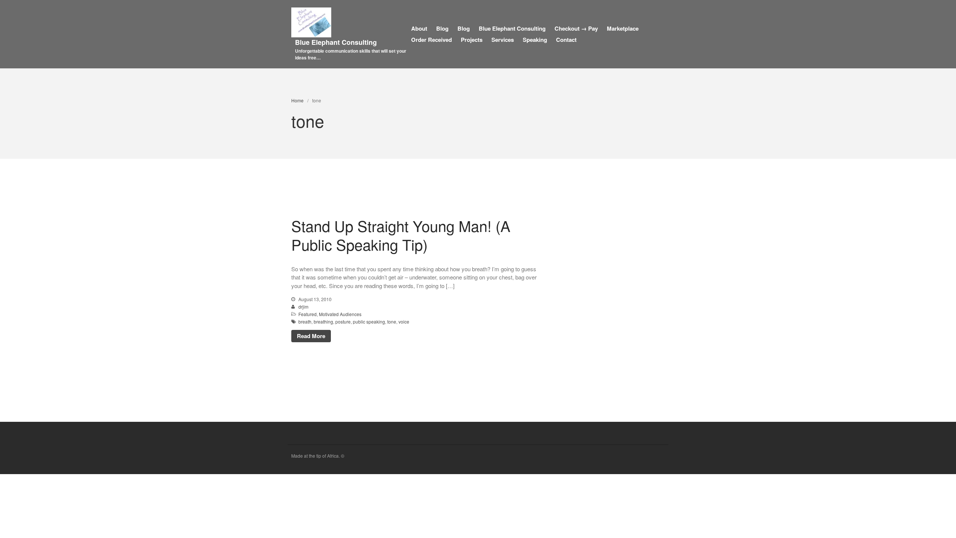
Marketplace (623, 28)
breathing (323, 321)
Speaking (535, 39)
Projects (471, 39)
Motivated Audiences (340, 314)
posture (343, 321)
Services (502, 39)
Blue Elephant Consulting (336, 42)
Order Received (431, 39)
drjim (303, 306)
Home (297, 100)
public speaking (369, 321)
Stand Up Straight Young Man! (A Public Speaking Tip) (400, 235)
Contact (566, 39)
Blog (442, 28)
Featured (307, 314)
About (419, 28)
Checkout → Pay (576, 28)
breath (304, 321)
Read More (311, 336)
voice (403, 321)
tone (391, 321)
